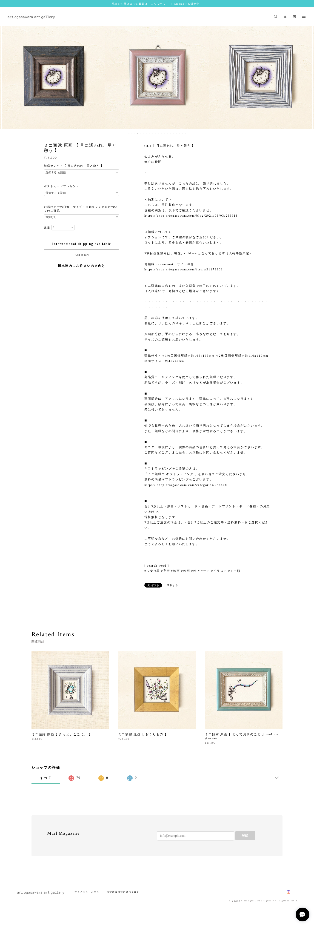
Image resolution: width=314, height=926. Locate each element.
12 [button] (161, 133)
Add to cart (82, 254)
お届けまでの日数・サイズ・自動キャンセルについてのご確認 (80, 208)
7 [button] (146, 133)
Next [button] (307, 77)
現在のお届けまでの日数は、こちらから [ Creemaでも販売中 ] (157, 3)
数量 (47, 227)
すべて (45, 778)
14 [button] (167, 133)
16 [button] (173, 133)
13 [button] (164, 133)
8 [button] (149, 133)
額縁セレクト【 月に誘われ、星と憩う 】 (74, 165)
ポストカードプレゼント (61, 186)
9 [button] (152, 133)
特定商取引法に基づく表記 (123, 892)
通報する (172, 585)
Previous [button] (7, 77)
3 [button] (134, 133)
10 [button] (155, 133)
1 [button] (128, 133)
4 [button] (137, 133)
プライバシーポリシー (88, 892)
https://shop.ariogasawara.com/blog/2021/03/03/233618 (191, 215)
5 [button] (140, 133)
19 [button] (182, 133)
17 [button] (176, 133)
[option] (53, 77)
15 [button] (170, 133)
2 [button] (131, 133)
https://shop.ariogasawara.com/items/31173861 (183, 269)
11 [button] (158, 133)
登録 (245, 835)
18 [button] (179, 133)
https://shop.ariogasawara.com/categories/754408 (185, 485)
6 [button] (143, 133)
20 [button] (185, 133)
